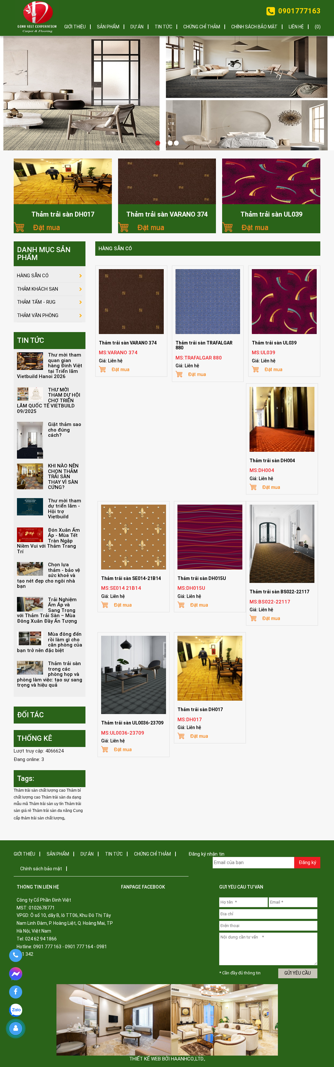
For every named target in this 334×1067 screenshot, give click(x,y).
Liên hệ (296, 26)
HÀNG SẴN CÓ (115, 249)
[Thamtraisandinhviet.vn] (37, 18)
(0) (318, 26)
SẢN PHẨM (108, 26)
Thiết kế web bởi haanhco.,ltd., (167, 1059)
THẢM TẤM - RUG (36, 302)
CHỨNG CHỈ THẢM (201, 26)
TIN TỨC (163, 26)
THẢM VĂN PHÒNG (37, 315)
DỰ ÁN (137, 26)
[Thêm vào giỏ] (63, 227)
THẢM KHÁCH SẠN (37, 289)
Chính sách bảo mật (254, 26)
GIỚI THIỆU (75, 26)
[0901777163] (15, 955)
